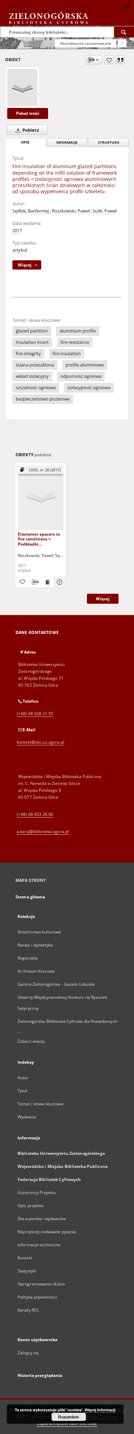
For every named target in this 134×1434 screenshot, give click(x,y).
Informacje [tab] (67, 142)
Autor (23, 1078)
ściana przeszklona (35, 365)
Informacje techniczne (39, 1245)
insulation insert (32, 342)
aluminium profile (77, 331)
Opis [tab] (25, 142)
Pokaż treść (27, 113)
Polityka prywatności (37, 1297)
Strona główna (30, 897)
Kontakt (25, 1258)
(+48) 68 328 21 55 (35, 713)
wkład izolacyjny (32, 376)
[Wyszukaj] (124, 31)
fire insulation (67, 354)
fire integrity (28, 354)
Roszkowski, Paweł (71, 211)
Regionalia (28, 958)
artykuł (19, 250)
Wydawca (27, 1117)
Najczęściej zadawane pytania (47, 1232)
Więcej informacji (100, 1409)
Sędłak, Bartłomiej (30, 211)
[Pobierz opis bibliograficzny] (34, 582)
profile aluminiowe (85, 365)
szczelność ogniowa (36, 388)
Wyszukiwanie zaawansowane (85, 43)
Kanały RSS (28, 1310)
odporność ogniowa (80, 376)
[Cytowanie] (120, 59)
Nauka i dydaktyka (35, 945)
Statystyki (27, 1271)
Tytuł (22, 1091)
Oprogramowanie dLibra (41, 1284)
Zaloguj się (28, 1353)
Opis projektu (31, 1205)
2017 (17, 230)
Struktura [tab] (108, 142)
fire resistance (74, 342)
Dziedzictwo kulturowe (40, 932)
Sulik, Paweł (104, 211)
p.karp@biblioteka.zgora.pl (43, 831)
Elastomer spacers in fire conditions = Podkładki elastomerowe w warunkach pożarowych (39, 539)
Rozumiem (68, 1417)
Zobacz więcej (31, 1041)
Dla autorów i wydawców (42, 1219)
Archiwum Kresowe (36, 971)
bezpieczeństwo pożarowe (43, 399)
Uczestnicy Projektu (37, 1192)
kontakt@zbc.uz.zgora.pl (40, 742)
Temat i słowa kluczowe (41, 1104)
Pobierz (30, 130)
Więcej (103, 599)
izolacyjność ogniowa (88, 388)
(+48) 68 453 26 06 (35, 814)
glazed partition (32, 331)
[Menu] (126, 5)
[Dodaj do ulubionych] (108, 59)
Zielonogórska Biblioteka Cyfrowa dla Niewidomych (67, 1021)
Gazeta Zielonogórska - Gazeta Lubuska (56, 984)
